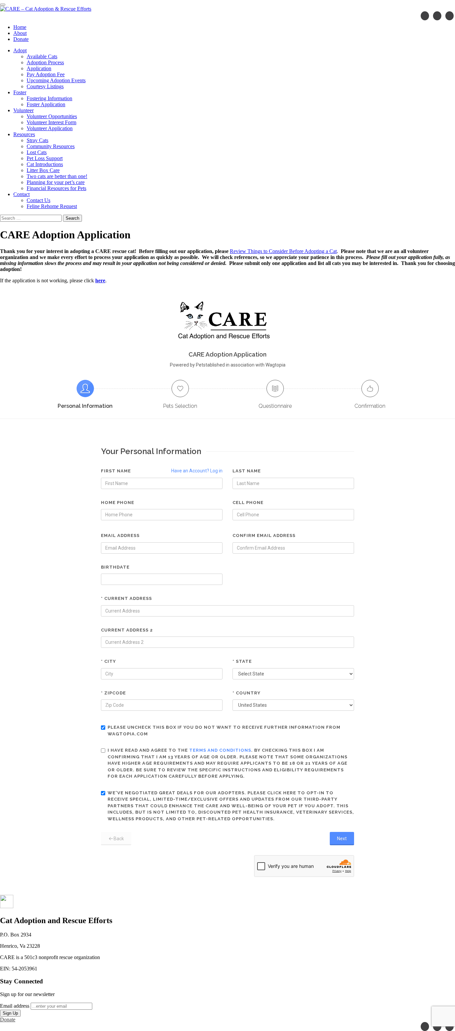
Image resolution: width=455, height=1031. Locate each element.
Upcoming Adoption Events (56, 80)
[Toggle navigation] (2, 5)
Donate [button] (7, 1019)
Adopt (20, 50)
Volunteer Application (50, 128)
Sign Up (10, 1013)
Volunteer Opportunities (52, 116)
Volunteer (23, 110)
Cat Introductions (45, 164)
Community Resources (51, 146)
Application (39, 68)
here (100, 280)
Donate (21, 39)
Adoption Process (45, 62)
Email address (14, 1006)
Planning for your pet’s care (56, 182)
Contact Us (38, 200)
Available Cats (42, 56)
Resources (24, 134)
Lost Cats (37, 152)
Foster (19, 92)
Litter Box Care (43, 170)
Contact (21, 194)
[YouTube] (449, 15)
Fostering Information (49, 98)
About (20, 33)
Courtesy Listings (45, 86)
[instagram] (437, 15)
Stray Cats (37, 140)
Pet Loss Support (45, 158)
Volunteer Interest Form (51, 122)
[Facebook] (425, 15)
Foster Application (46, 104)
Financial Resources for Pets (56, 188)
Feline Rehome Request (52, 206)
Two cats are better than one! (57, 176)
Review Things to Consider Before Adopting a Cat (283, 251)
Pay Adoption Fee (46, 74)
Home (19, 27)
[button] (6, 906)
